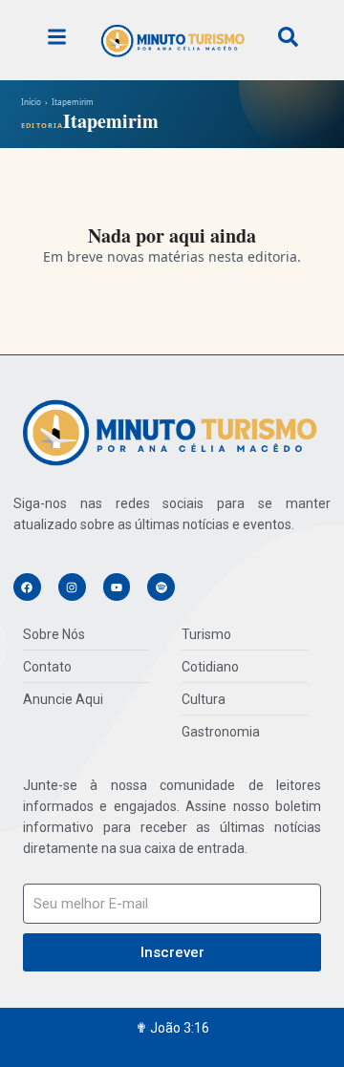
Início (31, 101)
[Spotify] (161, 587)
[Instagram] (72, 587)
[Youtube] (117, 587)
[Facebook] (27, 587)
